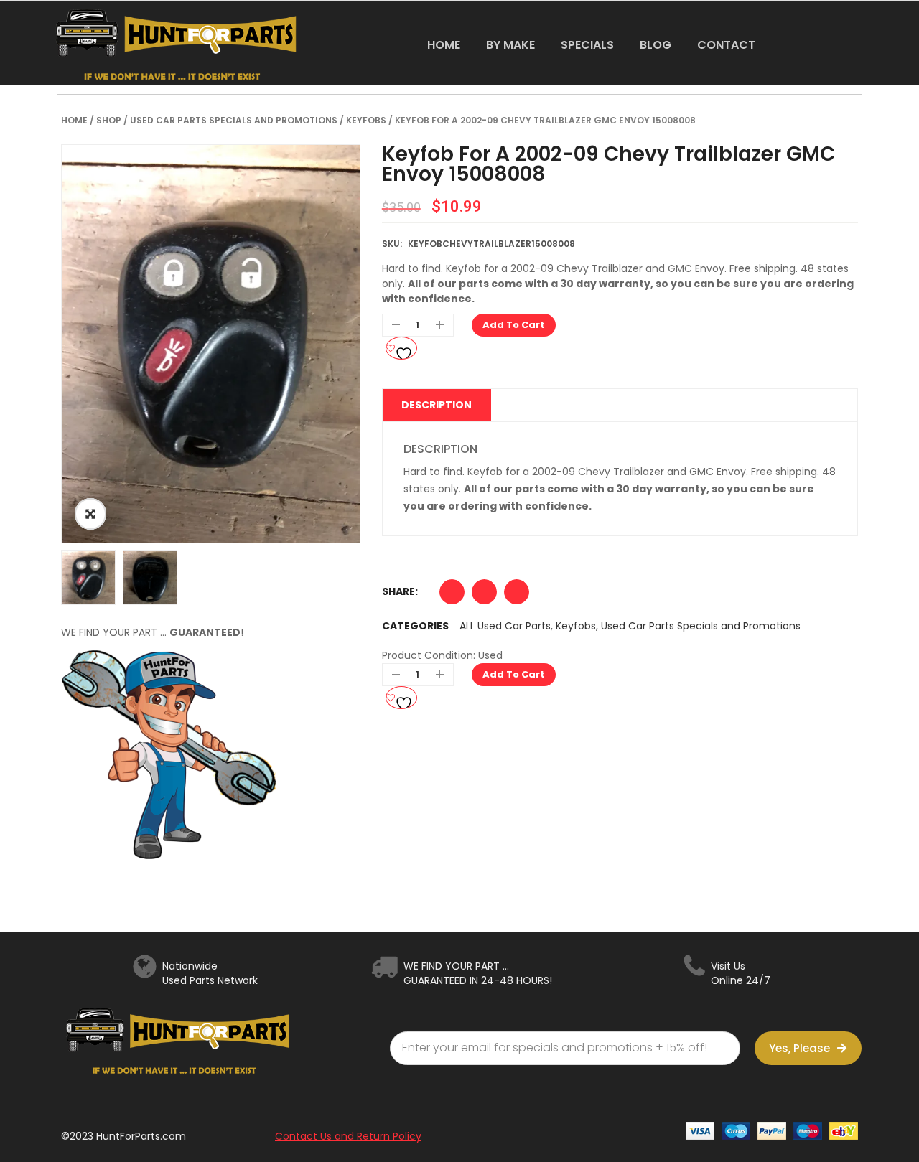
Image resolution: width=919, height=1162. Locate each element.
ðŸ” (90, 514)
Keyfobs (366, 120)
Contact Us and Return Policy (348, 1136)
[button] (452, 595)
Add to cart (513, 325)
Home (74, 120)
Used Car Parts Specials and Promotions (233, 120)
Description (436, 405)
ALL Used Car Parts (505, 626)
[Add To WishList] (401, 348)
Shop (108, 120)
